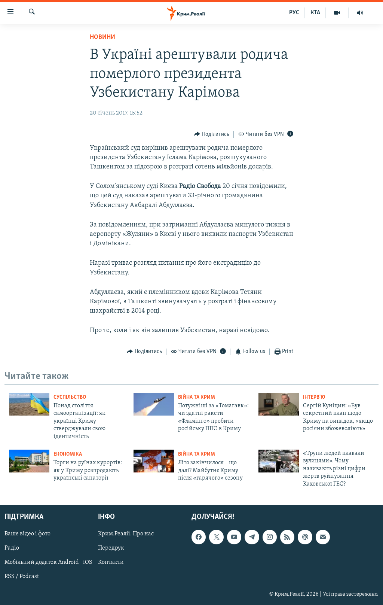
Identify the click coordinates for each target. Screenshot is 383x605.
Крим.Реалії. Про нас (126, 534)
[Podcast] (305, 537)
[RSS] (287, 537)
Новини (102, 37)
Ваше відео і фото (27, 534)
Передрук (111, 548)
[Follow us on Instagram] (270, 537)
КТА (315, 13)
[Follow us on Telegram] (252, 537)
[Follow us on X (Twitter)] (216, 537)
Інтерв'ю (314, 397)
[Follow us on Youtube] (234, 537)
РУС (294, 13)
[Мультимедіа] (337, 12)
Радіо (11, 548)
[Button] (211, 134)
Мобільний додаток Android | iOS (48, 562)
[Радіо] (360, 12)
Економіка (67, 454)
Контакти (111, 562)
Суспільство (69, 397)
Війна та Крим (196, 397)
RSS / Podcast (21, 577)
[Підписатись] (323, 537)
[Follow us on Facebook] (199, 537)
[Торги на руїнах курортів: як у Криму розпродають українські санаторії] (29, 461)
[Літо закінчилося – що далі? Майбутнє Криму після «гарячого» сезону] (154, 461)
